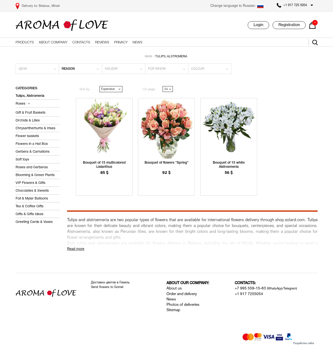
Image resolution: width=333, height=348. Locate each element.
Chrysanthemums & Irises (35, 128)
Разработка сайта (303, 343)
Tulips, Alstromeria (30, 96)
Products (25, 42)
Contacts (81, 42)
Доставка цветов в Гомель (110, 282)
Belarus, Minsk (49, 6)
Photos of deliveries (182, 305)
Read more (75, 248)
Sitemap (173, 310)
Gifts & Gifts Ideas (29, 214)
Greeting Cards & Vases (34, 222)
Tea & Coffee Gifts (29, 206)
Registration (289, 25)
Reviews (102, 42)
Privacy (121, 42)
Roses (21, 103)
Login (258, 25)
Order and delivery (181, 294)
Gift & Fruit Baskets (30, 112)
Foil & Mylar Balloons (32, 198)
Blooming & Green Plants (35, 175)
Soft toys (22, 159)
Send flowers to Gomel (107, 287)
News (137, 42)
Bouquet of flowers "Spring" (166, 162)
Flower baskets (27, 136)
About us (174, 288)
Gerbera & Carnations (32, 151)
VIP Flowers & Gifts (30, 183)
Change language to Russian (232, 5)
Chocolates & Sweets (32, 190)
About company (53, 42)
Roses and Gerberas (32, 167)
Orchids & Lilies (28, 120)
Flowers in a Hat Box (32, 144)
